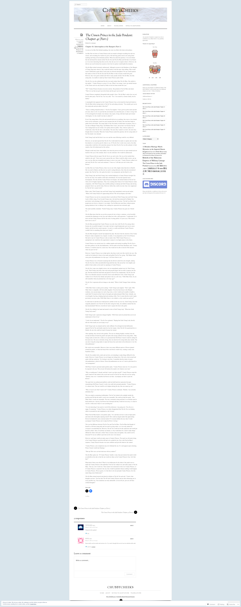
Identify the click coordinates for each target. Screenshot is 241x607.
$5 (149, 77)
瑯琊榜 (161, 168)
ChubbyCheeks (120, 10)
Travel (155, 166)
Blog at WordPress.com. (111, 596)
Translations (118, 26)
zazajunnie (80, 41)
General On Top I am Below (154, 153)
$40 (160, 77)
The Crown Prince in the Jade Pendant (79, 49)
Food (146, 153)
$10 (152, 77)
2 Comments (80, 53)
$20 (156, 77)
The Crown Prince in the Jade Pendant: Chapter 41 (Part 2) (117, 513)
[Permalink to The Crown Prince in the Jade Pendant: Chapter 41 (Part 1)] (81, 35)
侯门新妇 (160, 166)
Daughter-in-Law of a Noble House (153, 152)
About (109, 26)
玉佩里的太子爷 (153, 168)
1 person (93, 546)
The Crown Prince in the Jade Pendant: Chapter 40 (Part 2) (94, 509)
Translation (79, 44)
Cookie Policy (33, 604)
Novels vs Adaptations (133, 26)
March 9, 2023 (79, 39)
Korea (153, 155)
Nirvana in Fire (158, 155)
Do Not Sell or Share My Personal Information (125, 596)
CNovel (81, 43)
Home (102, 26)
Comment (129, 574)
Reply (132, 525)
